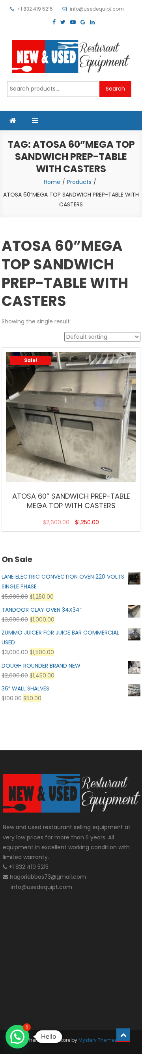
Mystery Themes (97, 1040)
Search (115, 89)
